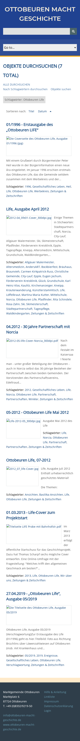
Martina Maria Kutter (35, 295)
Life (8, 191)
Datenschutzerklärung (58, 706)
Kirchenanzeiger (42, 285)
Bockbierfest (49, 267)
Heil (68, 186)
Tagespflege (41, 309)
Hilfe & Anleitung (55, 692)
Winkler (33, 399)
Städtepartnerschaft (19, 309)
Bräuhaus (65, 267)
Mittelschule (58, 295)
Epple (37, 276)
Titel (32, 111)
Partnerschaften (16, 399)
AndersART (33, 267)
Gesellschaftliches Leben (48, 186)
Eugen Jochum (52, 276)
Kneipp (58, 285)
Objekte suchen (61, 89)
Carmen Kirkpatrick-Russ (37, 271)
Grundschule (55, 281)
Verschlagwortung (18, 665)
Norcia (10, 299)
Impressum (51, 701)
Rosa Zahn (13, 304)
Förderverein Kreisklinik (21, 281)
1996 (28, 186)
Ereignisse (50, 655)
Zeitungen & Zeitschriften (47, 313)
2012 (28, 390)
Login (47, 710)
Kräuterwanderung (18, 290)
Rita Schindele (62, 299)
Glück (42, 281)
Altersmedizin (15, 267)
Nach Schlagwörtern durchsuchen (25, 89)
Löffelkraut (13, 295)
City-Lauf (26, 276)
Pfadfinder (45, 299)
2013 (28, 575)
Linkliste (49, 697)
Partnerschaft (47, 394)
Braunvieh (13, 271)
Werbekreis (41, 191)
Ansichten (31, 494)
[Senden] (73, 31)
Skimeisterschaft (37, 304)
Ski (23, 304)
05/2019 (30, 655)
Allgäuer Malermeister (39, 262)
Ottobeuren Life (22, 191)
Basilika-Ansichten (51, 494)
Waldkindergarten (18, 313)
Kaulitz (25, 285)
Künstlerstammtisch (45, 290)
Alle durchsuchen (16, 84)
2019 (40, 655)
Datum (43, 111)
